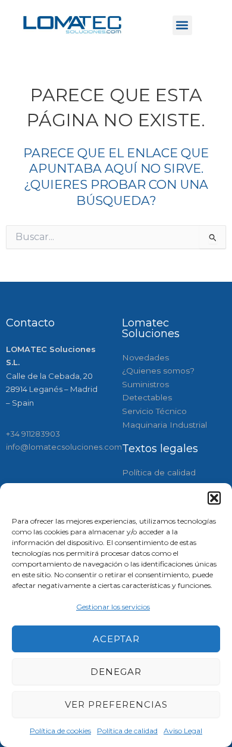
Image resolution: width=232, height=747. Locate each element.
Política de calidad (127, 730)
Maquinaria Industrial (164, 424)
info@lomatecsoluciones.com (64, 447)
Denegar (116, 671)
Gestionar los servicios (113, 606)
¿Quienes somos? (158, 370)
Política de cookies (60, 730)
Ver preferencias (116, 704)
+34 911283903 (33, 433)
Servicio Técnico (154, 411)
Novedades (145, 357)
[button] (214, 498)
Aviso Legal (183, 730)
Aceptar (116, 639)
